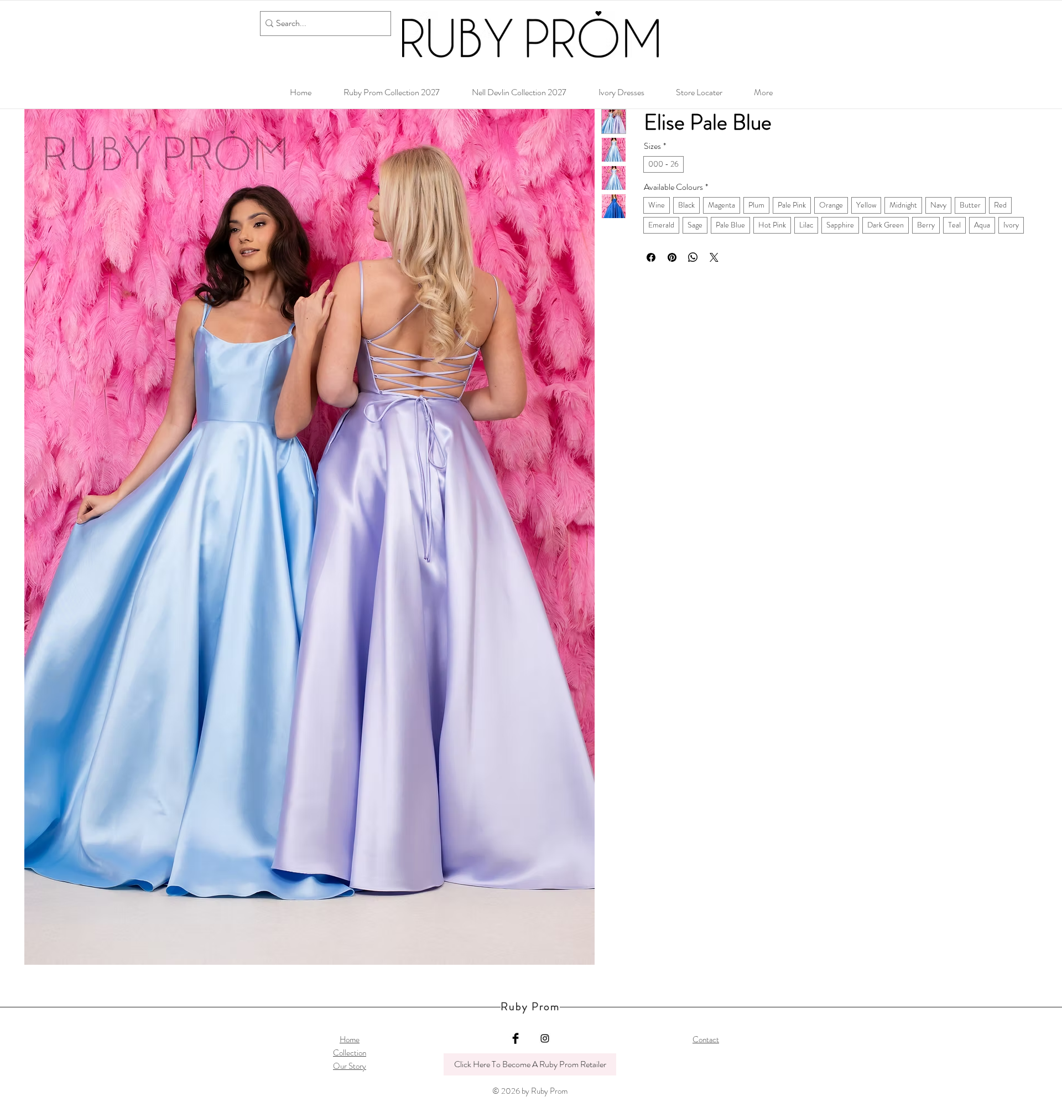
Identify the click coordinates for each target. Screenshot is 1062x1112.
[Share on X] (714, 257)
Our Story (349, 1066)
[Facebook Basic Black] (515, 1038)
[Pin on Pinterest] (672, 257)
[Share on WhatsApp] (693, 257)
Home (350, 1039)
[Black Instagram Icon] (544, 1038)
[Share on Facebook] (651, 257)
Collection (349, 1053)
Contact (706, 1039)
